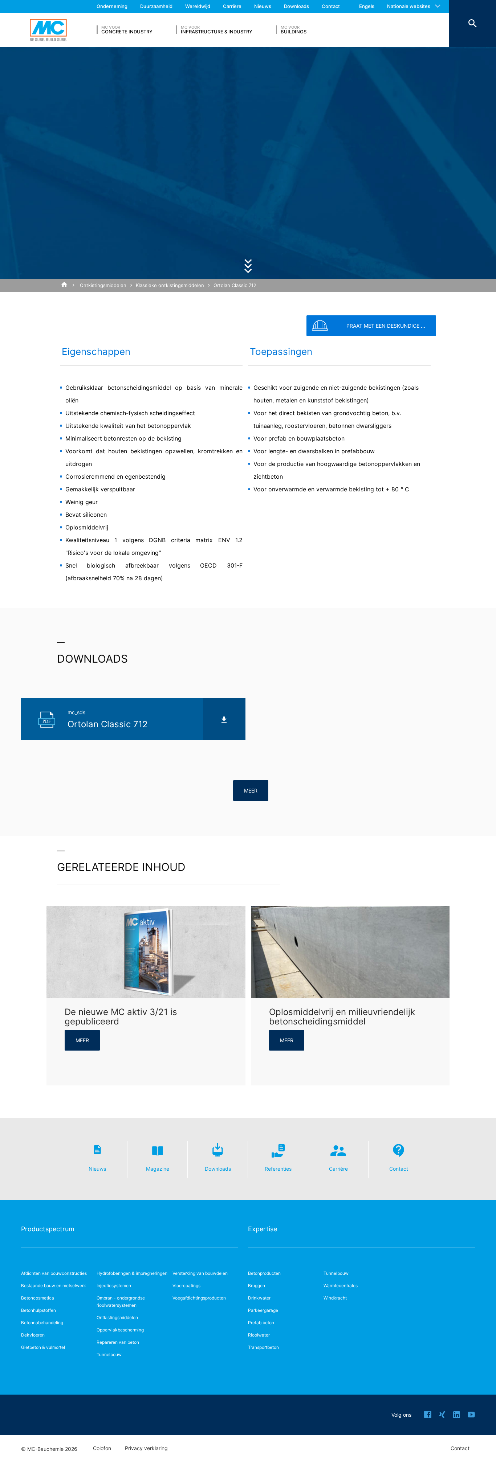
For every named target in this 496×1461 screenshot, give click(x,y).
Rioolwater (259, 1335)
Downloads (296, 6)
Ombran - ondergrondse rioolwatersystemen (121, 1301)
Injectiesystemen (114, 1285)
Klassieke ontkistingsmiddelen (170, 285)
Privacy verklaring (146, 1448)
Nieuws (262, 6)
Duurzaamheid (156, 6)
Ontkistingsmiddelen (103, 285)
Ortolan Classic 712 (235, 285)
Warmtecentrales (341, 1285)
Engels (366, 6)
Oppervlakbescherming (120, 1330)
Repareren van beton (118, 1342)
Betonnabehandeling (42, 1322)
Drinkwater (259, 1298)
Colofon (102, 1448)
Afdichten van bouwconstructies (54, 1273)
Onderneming (112, 6)
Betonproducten (264, 1273)
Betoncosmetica (37, 1298)
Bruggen (256, 1285)
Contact (331, 6)
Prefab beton (261, 1322)
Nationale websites (408, 6)
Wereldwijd (197, 6)
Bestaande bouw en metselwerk (53, 1285)
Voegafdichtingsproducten (199, 1298)
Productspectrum (47, 1229)
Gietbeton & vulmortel (43, 1347)
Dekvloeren (33, 1335)
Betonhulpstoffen (38, 1310)
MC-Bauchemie (48, 30)
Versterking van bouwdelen (200, 1273)
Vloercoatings (186, 1285)
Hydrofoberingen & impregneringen (132, 1273)
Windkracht (335, 1298)
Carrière (232, 6)
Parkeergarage (263, 1310)
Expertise (262, 1229)
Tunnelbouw (109, 1354)
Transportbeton (263, 1347)
